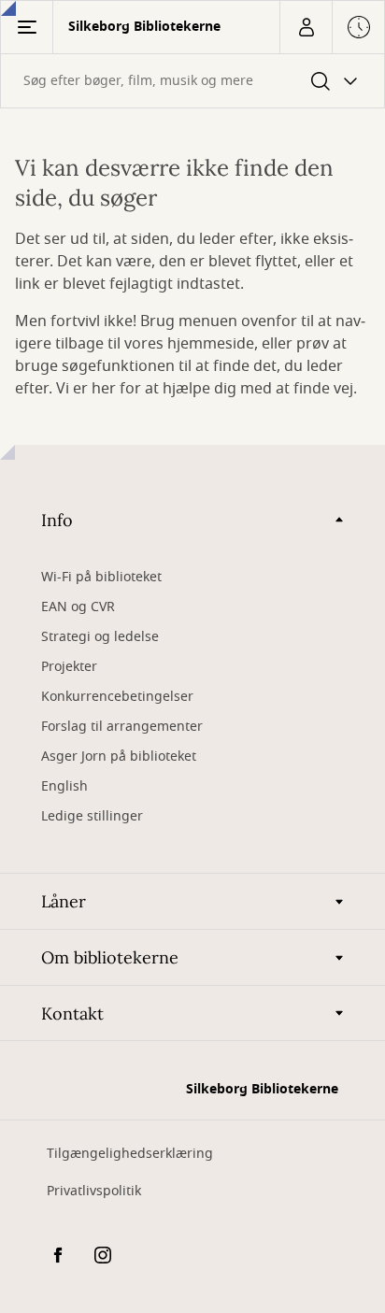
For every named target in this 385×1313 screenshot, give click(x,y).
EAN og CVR (80, 607)
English (64, 786)
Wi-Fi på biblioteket (101, 577)
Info (57, 520)
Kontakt (72, 1013)
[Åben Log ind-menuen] (305, 27)
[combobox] (192, 80)
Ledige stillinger (92, 816)
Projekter (69, 667)
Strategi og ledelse (100, 637)
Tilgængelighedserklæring (130, 1153)
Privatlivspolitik (94, 1191)
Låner (63, 901)
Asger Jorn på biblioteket (118, 756)
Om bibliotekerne (109, 957)
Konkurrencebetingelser (117, 696)
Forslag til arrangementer (122, 726)
